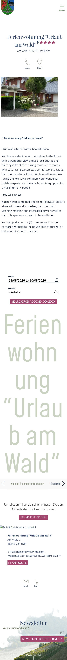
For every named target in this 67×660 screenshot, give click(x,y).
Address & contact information (27, 484)
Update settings (33, 517)
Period (10, 277)
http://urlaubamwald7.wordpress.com (37, 556)
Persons (11, 288)
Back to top (33, 654)
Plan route (17, 562)
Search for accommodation (33, 301)
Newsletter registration (42, 639)
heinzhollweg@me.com (30, 551)
